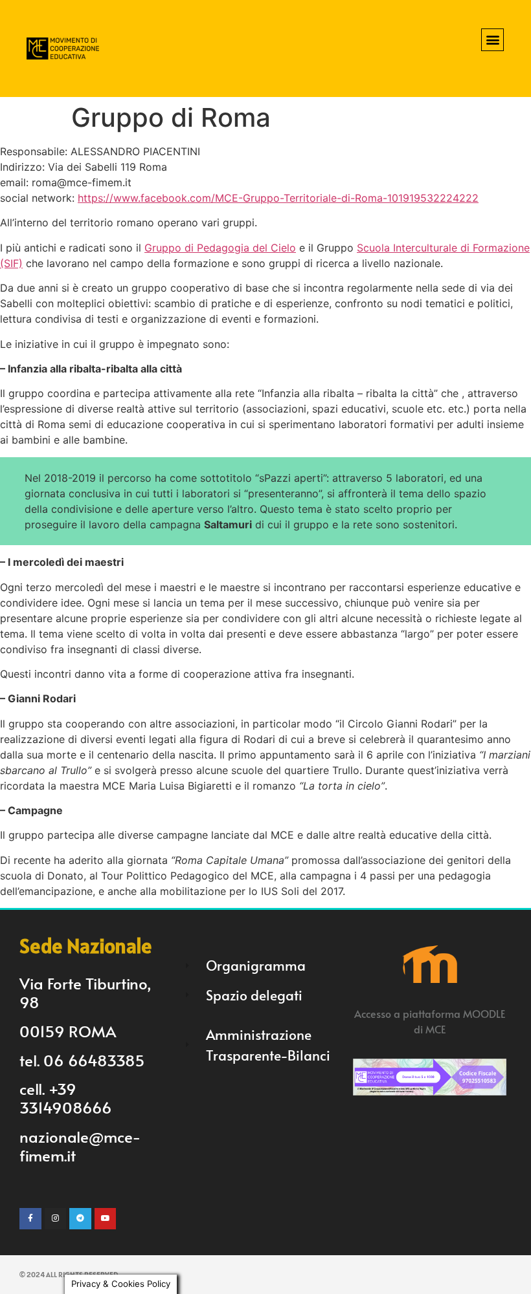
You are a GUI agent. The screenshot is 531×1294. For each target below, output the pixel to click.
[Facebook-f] (30, 1219)
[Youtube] (106, 1219)
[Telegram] (80, 1219)
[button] (492, 39)
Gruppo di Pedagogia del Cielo (220, 247)
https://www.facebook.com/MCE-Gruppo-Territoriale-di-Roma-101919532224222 (278, 197)
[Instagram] (56, 1219)
